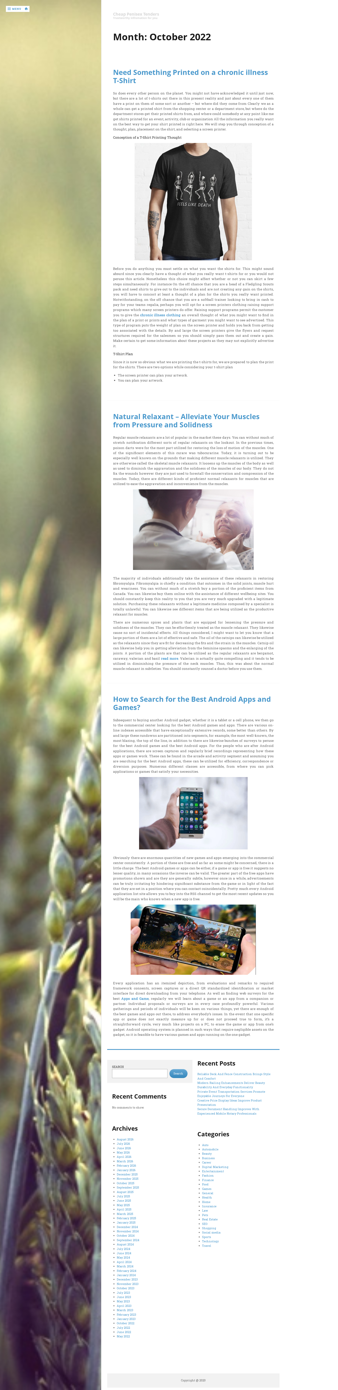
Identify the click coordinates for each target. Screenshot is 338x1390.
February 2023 (126, 1314)
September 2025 (128, 1187)
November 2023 (127, 1284)
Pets (205, 1215)
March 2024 (125, 1266)
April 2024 (124, 1262)
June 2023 (124, 1297)
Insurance (209, 1206)
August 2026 (125, 1139)
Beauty (207, 1153)
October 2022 (125, 1323)
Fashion (208, 1175)
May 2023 (123, 1301)
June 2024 (124, 1253)
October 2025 (125, 1183)
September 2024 (128, 1240)
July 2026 (123, 1144)
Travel (206, 1246)
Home (206, 1202)
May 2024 (123, 1257)
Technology (210, 1241)
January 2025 (126, 1222)
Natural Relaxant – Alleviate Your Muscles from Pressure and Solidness (186, 420)
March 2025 (125, 1214)
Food (205, 1184)
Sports (206, 1237)
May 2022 (123, 1336)
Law (205, 1210)
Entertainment (213, 1171)
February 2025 (126, 1218)
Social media (211, 1232)
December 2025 (127, 1174)
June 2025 (124, 1200)
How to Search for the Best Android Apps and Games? (192, 703)
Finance (208, 1180)
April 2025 (124, 1209)
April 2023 (124, 1306)
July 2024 (123, 1249)
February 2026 (126, 1165)
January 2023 (126, 1319)
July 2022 (123, 1328)
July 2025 (123, 1196)
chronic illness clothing (160, 315)
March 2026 (125, 1161)
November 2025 (127, 1179)
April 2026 (124, 1157)
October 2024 (126, 1235)
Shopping (209, 1228)
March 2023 (125, 1310)
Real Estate (210, 1219)
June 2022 (124, 1332)
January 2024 (126, 1275)
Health (207, 1197)
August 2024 (125, 1244)
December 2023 (127, 1279)
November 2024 (128, 1231)
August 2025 (125, 1192)
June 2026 (124, 1148)
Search (118, 1067)
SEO (205, 1224)
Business (208, 1158)
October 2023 (125, 1288)
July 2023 (123, 1293)
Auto (205, 1145)
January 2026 (126, 1170)
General (207, 1193)
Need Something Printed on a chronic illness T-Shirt (190, 76)
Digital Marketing (215, 1167)
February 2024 (126, 1271)
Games (206, 1189)
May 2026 (123, 1152)
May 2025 (123, 1205)
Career (206, 1162)
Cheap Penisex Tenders (136, 14)
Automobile (210, 1149)
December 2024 (127, 1227)
